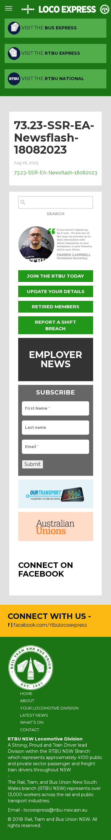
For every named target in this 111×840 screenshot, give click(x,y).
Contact (29, 729)
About (27, 700)
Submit (32, 464)
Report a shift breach (55, 325)
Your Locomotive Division (49, 708)
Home (26, 693)
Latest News (34, 715)
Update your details (55, 291)
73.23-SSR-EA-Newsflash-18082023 (55, 173)
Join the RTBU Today (55, 276)
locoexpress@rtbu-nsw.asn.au (55, 810)
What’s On (31, 722)
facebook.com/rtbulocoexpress (50, 625)
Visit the (48, 28)
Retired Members (55, 306)
